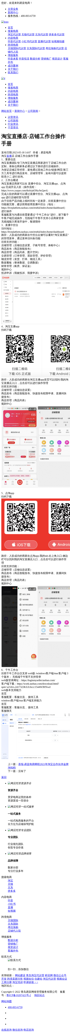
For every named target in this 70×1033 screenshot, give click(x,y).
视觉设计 (57, 58)
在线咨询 (6, 1029)
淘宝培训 (17, 982)
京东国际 (13, 923)
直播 (10, 907)
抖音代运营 (14, 41)
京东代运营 (41, 34)
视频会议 (62, 978)
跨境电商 (13, 44)
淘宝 (10, 880)
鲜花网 (49, 975)
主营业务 (13, 9)
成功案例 (13, 65)
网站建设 (20, 975)
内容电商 (13, 38)
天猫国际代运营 (17, 48)
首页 (10, 27)
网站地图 (6, 1001)
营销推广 (46, 58)
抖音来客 (13, 58)
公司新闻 (33, 111)
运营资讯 (13, 117)
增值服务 (13, 55)
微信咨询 (17, 1029)
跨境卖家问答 (15, 978)
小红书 (12, 903)
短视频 (12, 910)
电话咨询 (28, 1029)
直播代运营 (44, 41)
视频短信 (28, 978)
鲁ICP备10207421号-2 (19, 995)
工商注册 (6, 982)
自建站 (38, 978)
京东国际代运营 (36, 48)
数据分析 (35, 58)
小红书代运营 (29, 41)
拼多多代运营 (56, 34)
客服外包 (13, 950)
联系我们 (13, 72)
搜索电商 (13, 31)
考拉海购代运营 (55, 48)
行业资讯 (13, 124)
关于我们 (13, 69)
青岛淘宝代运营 (35, 975)
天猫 (10, 884)
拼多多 (12, 890)
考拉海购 (13, 927)
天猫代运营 (28, 34)
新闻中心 (13, 12)
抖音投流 (24, 58)
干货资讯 (13, 127)
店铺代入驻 (14, 930)
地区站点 (39, 995)
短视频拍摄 (57, 41)
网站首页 (6, 111)
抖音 (10, 900)
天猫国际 (13, 920)
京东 (10, 887)
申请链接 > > (30, 982)
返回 (4, 777)
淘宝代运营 (14, 34)
